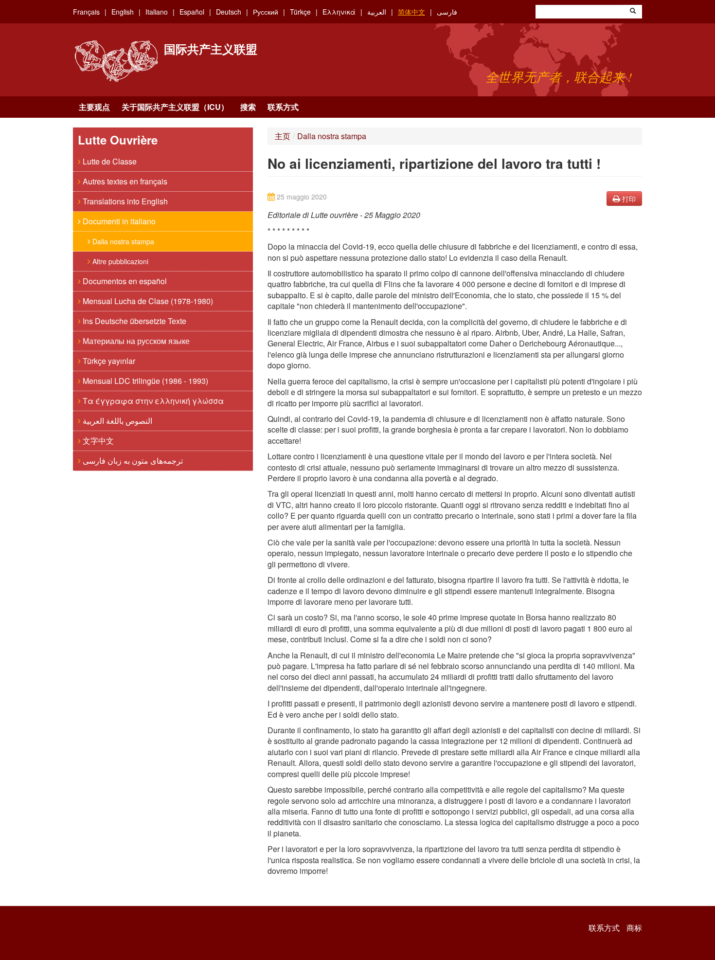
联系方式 (283, 106)
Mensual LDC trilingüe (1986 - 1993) (144, 380)
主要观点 (94, 106)
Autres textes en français (124, 181)
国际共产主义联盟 (210, 48)
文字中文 (97, 440)
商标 (634, 928)
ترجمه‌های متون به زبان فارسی (132, 460)
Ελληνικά (339, 12)
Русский (265, 12)
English (122, 12)
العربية (376, 12)
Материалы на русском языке (135, 340)
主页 (282, 136)
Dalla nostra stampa (122, 241)
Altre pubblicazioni (119, 261)
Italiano (156, 12)
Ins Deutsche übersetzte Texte (133, 320)
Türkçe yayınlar (108, 360)
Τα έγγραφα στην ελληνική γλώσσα (152, 400)
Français (86, 12)
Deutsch (228, 12)
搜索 (248, 106)
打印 (628, 198)
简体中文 (411, 12)
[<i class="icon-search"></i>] (633, 11)
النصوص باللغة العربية (116, 420)
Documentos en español (124, 281)
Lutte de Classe (109, 161)
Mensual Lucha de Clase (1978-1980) (147, 301)
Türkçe (300, 12)
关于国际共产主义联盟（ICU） (175, 106)
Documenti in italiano (118, 221)
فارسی (447, 12)
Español (191, 12)
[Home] (116, 61)
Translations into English (124, 201)
